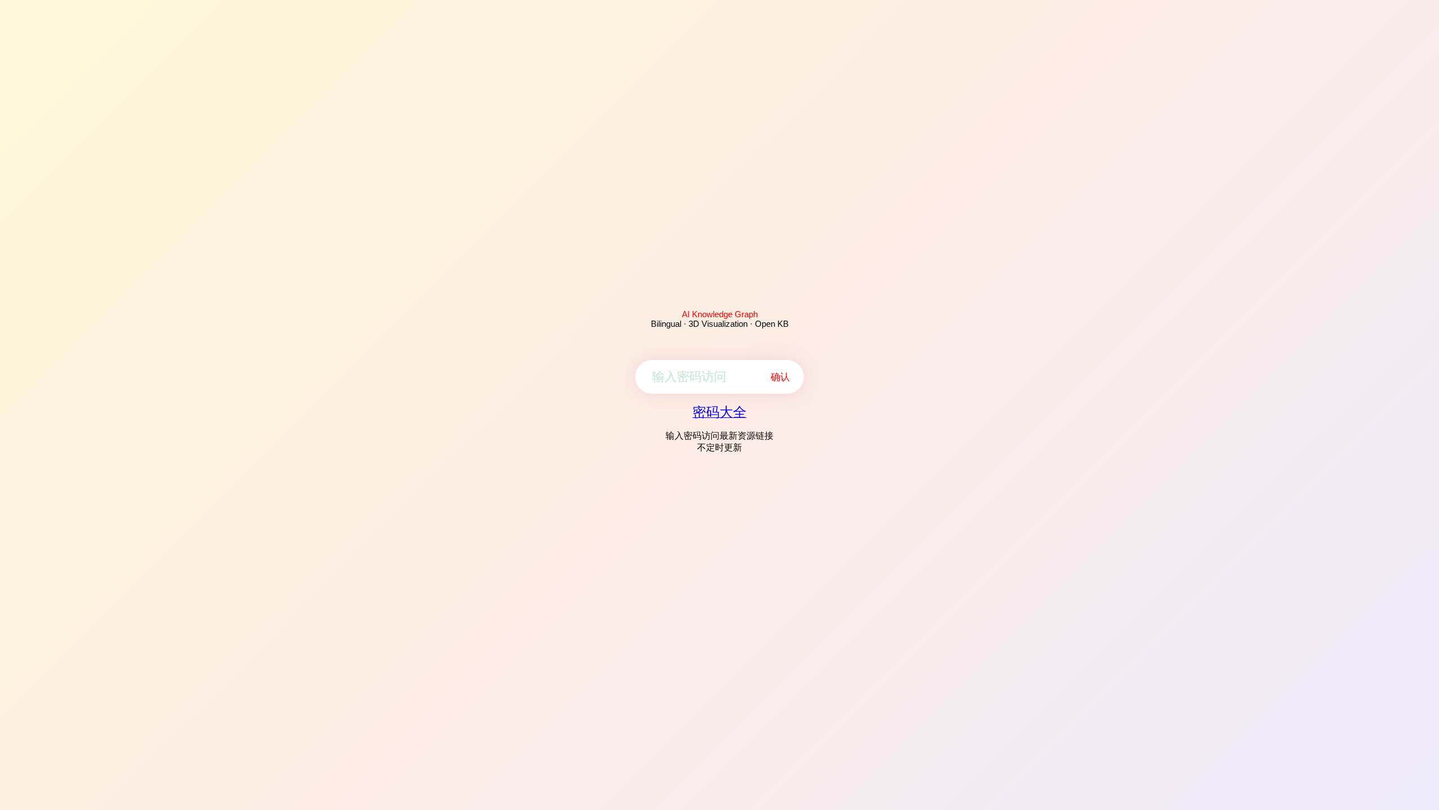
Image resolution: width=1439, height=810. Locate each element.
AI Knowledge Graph (720, 314)
